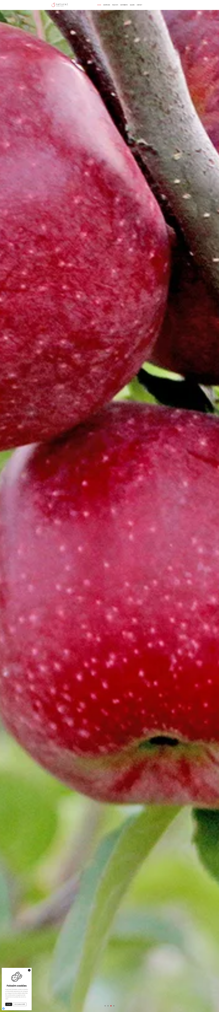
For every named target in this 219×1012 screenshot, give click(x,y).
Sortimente (124, 5)
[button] (105, 1005)
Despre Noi (106, 5)
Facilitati (115, 5)
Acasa (99, 5)
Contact (139, 5)
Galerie (132, 5)
